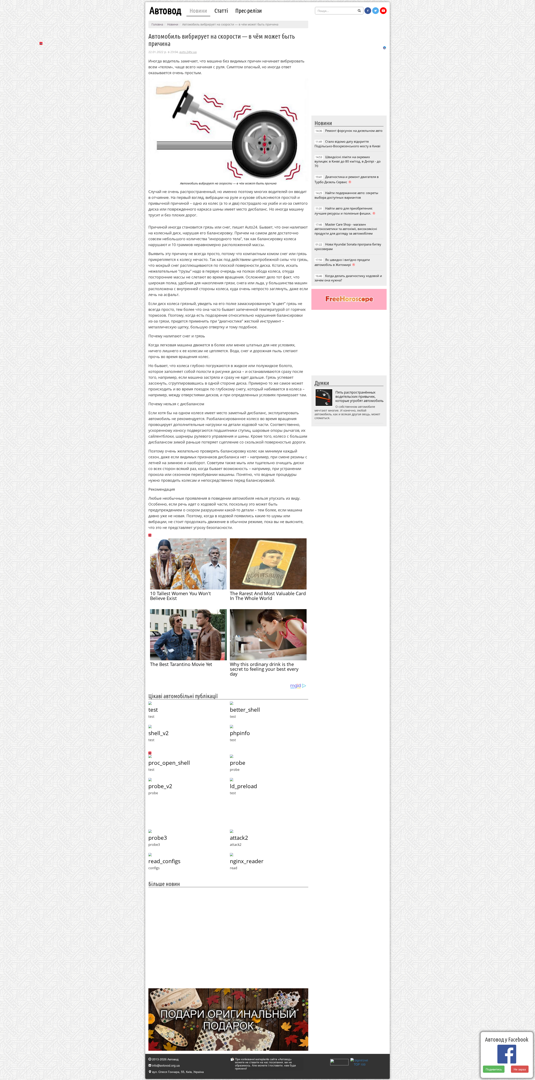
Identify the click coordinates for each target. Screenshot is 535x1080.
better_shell (245, 709)
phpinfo (240, 733)
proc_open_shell (169, 762)
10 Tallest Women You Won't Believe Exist (180, 595)
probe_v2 (160, 786)
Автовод (165, 10)
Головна (157, 24)
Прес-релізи (248, 10)
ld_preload (243, 786)
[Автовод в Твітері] (375, 10)
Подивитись (494, 1069)
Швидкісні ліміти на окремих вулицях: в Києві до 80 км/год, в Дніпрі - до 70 (348, 161)
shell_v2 (158, 733)
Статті (221, 10)
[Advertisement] (228, 937)
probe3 (157, 837)
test (153, 709)
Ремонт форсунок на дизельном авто (353, 130)
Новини (198, 10)
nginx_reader (247, 861)
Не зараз (520, 1069)
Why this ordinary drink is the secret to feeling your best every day (264, 669)
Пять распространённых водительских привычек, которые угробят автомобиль (359, 396)
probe (237, 762)
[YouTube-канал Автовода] (383, 10)
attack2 (239, 837)
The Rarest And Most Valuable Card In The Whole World (268, 595)
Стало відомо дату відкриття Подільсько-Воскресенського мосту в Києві (347, 143)
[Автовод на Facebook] (367, 10)
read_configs (164, 861)
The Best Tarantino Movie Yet (181, 664)
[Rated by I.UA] (339, 1062)
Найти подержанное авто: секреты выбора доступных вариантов (346, 195)
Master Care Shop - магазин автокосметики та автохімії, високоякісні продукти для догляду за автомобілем (346, 228)
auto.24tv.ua (188, 52)
